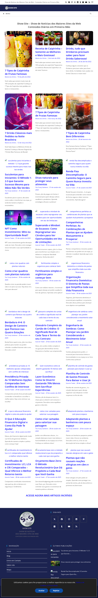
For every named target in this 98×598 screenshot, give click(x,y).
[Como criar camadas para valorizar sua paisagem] (49, 414)
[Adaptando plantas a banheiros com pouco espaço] (79, 414)
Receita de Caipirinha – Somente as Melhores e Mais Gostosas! (48, 52)
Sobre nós (11, 565)
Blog (8, 556)
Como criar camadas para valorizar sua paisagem (47, 422)
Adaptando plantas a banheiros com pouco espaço (78, 422)
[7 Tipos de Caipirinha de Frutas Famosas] (18, 65)
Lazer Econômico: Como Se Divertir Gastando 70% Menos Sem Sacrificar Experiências (47, 383)
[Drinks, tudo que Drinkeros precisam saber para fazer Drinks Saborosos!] (79, 44)
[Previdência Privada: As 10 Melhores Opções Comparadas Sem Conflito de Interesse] (18, 372)
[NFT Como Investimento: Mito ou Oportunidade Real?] (18, 224)
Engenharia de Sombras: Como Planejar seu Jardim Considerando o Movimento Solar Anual (77, 334)
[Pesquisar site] (90, 13)
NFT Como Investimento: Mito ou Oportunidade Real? (18, 232)
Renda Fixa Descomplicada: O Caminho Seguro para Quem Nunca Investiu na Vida (78, 178)
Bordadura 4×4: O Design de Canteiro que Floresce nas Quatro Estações (16, 327)
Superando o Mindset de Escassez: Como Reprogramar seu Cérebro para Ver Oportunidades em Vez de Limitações (48, 234)
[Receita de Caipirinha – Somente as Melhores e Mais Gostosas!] (49, 44)
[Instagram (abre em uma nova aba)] (74, 2)
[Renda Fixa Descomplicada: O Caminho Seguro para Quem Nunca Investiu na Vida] (79, 166)
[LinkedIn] (76, 519)
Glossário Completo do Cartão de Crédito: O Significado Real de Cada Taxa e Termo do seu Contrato (48, 332)
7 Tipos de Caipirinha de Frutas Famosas (17, 72)
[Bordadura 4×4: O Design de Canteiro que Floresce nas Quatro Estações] (18, 317)
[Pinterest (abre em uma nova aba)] (72, 2)
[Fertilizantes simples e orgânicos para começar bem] (49, 266)
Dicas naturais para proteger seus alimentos (46, 181)
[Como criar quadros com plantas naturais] (18, 266)
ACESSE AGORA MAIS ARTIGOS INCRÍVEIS (49, 495)
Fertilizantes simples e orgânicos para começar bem (48, 274)
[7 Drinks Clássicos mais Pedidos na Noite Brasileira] (18, 128)
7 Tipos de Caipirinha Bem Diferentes (78, 134)
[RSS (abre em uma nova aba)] (89, 2)
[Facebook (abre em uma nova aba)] (69, 2)
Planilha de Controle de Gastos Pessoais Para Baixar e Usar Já (78, 377)
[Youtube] (69, 526)
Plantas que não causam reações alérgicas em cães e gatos (77, 462)
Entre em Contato (14, 560)
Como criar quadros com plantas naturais (17, 272)
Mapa (9, 570)
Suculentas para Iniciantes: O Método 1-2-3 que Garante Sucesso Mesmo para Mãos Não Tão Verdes (18, 181)
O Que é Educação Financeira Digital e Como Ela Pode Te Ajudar (16, 424)
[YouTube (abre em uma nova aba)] (86, 2)
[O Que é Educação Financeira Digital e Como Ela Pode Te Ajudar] (18, 414)
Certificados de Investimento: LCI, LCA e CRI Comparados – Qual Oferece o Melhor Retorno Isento (18, 467)
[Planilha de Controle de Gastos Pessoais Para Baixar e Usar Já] (79, 369)
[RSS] (76, 526)
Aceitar (41, 590)
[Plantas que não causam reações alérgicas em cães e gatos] (79, 453)
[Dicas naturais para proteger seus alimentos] (49, 173)
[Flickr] (54, 526)
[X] (54, 519)
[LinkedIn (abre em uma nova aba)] (77, 2)
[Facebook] (61, 519)
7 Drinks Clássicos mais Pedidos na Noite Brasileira (18, 136)
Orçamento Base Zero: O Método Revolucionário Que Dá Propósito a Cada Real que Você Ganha (48, 467)
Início (9, 551)
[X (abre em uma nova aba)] (66, 2)
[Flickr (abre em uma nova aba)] (83, 2)
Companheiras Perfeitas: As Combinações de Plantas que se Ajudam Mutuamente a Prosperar (79, 231)
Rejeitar (56, 590)
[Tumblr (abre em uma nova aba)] (80, 2)
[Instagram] (69, 519)
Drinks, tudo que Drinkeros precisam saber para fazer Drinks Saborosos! (77, 53)
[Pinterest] (83, 519)
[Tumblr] (61, 526)
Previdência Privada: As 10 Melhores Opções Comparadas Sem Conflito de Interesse (18, 381)
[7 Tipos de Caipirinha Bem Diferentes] (79, 128)
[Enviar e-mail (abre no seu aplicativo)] (92, 2)
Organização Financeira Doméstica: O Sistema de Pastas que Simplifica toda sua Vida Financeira (79, 283)
